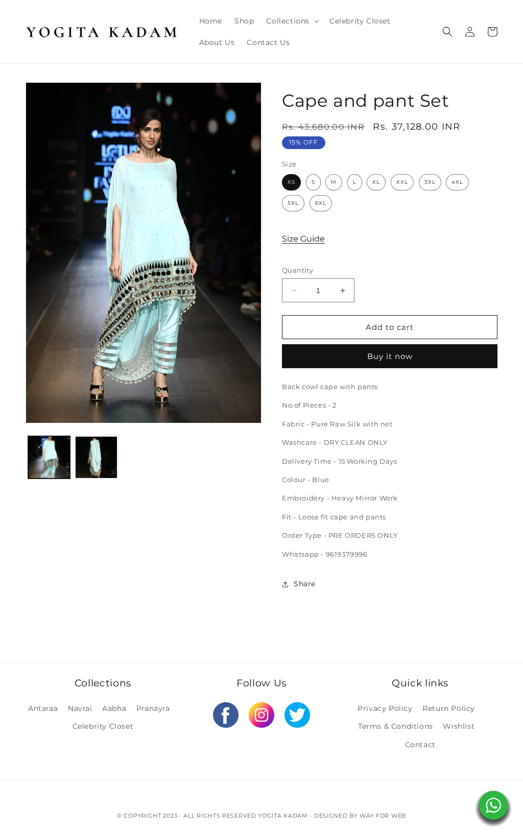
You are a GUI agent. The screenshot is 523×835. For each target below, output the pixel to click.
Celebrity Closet (103, 726)
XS (291, 182)
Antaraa (43, 708)
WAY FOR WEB (383, 815)
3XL (430, 182)
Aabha (114, 708)
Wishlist (458, 726)
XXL (402, 182)
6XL (320, 203)
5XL (293, 203)
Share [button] (305, 583)
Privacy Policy (385, 708)
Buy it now (390, 356)
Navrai (80, 708)
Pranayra (153, 708)
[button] (291, 21)
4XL (457, 182)
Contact (420, 744)
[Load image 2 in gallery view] (96, 457)
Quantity (297, 270)
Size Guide (303, 239)
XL (376, 182)
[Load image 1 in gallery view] (49, 457)
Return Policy (448, 708)
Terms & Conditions (395, 726)
